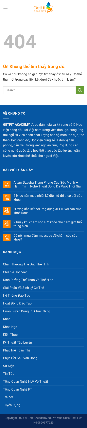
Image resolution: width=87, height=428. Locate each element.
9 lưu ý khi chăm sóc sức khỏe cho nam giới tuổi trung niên (48, 224)
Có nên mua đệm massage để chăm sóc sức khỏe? (45, 237)
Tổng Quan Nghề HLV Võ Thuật (25, 381)
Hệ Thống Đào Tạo (16, 295)
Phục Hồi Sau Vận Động (20, 358)
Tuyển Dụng (11, 405)
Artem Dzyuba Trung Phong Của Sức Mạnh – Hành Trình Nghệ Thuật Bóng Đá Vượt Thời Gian (48, 184)
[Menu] (5, 7)
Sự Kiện (8, 366)
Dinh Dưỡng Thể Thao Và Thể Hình (28, 280)
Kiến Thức (10, 334)
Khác (6, 319)
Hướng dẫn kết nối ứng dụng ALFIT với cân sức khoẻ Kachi (47, 211)
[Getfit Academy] (43, 7)
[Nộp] (80, 90)
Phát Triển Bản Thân (17, 350)
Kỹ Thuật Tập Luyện (17, 342)
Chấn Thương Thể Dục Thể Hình (26, 264)
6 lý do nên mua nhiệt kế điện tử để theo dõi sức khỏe (48, 197)
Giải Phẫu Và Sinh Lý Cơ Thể (23, 288)
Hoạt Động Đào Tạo (17, 303)
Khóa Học (10, 327)
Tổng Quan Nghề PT (17, 389)
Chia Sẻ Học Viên (15, 272)
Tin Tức (8, 374)
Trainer (8, 397)
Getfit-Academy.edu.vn (42, 418)
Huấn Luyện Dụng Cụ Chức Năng (26, 311)
